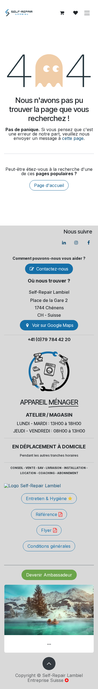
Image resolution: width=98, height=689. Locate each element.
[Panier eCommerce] (62, 13)
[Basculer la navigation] (87, 13)
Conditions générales (49, 546)
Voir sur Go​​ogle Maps (53, 325)
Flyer (47, 530)
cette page (73, 138)
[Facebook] (88, 242)
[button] (49, 663)
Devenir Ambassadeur (49, 575)
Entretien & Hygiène (47, 498)
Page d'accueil (49, 185)
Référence (47, 514)
